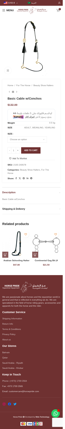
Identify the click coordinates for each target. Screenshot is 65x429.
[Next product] (16, 92)
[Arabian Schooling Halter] (16, 243)
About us (6, 339)
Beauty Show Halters (43, 85)
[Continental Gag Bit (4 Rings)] (46, 243)
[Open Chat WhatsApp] (55, 413)
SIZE (10, 134)
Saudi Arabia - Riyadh (12, 363)
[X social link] (20, 178)
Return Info (7, 324)
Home (10, 85)
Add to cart (30, 150)
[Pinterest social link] (24, 178)
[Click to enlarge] (8, 70)
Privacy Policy (8, 334)
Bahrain (6, 352)
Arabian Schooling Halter (16, 260)
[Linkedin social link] (27, 178)
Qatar (5, 357)
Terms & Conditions (11, 329)
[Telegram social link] (31, 178)
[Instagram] (4, 404)
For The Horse (23, 85)
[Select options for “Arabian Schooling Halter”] (5, 255)
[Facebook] (9, 404)
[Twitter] (15, 404)
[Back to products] (13, 92)
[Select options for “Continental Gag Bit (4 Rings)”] (35, 255)
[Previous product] (9, 92)
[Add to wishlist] (25, 234)
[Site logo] (32, 10)
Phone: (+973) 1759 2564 (14, 381)
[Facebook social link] (16, 178)
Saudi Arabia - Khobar (12, 368)
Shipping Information (12, 318)
